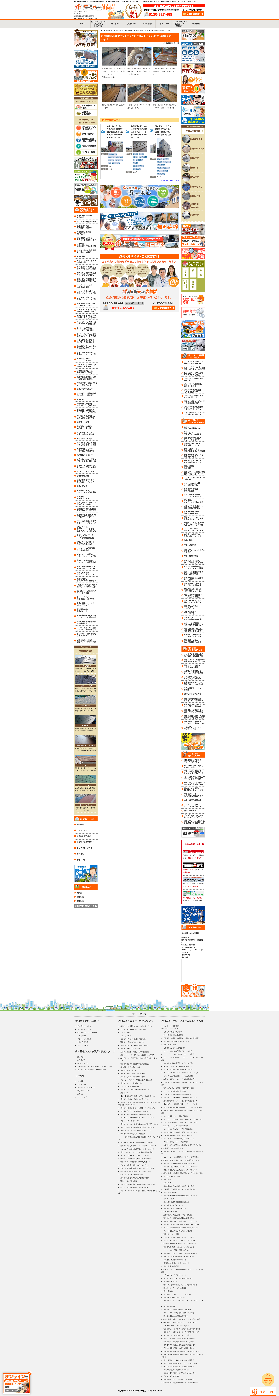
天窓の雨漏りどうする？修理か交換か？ (86, 604)
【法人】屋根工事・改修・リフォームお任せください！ (139, 1096)
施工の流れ (147, 24)
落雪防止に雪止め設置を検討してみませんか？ (136, 1158)
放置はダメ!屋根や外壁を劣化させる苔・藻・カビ (87, 510)
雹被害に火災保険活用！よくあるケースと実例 (193, 635)
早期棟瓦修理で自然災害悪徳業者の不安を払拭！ (86, 347)
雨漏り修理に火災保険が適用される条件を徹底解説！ (181, 1383)
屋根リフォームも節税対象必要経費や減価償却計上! (194, 822)
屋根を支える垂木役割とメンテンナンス (85, 573)
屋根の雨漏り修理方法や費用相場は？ (86, 580)
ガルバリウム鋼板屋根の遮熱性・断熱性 (193, 385)
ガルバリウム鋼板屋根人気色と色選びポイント (193, 391)
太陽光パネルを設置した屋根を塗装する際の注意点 (138, 1184)
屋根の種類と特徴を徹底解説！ (85, 216)
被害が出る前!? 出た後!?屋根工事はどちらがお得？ (194, 683)
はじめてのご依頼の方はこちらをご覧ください (136, 1026)
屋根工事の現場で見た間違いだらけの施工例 (192, 601)
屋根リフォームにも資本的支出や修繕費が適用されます (139, 1124)
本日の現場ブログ (83, 1063)
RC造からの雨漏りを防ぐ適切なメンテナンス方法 (87, 586)
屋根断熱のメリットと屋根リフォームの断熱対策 (86, 616)
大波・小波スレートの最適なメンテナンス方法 (86, 353)
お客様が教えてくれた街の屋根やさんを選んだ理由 (94, 1066)
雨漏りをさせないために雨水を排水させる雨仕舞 (86, 444)
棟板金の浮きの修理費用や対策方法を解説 (86, 251)
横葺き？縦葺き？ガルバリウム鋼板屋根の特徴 (194, 402)
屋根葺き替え (196, 139)
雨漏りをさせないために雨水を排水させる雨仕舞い (181, 1351)
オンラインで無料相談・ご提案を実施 (133, 1029)
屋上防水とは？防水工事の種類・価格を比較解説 (86, 317)
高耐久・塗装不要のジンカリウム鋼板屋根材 (86, 561)
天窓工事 (195, 215)
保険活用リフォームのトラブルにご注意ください (194, 722)
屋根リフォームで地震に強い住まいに (133, 1073)
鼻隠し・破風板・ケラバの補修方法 (86, 261)
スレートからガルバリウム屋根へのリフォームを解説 (194, 368)
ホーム (82, 24)
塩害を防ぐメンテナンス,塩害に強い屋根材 (86, 503)
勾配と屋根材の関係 (85, 438)
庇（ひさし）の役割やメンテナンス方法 (86, 592)
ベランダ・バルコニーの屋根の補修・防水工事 (136, 1080)
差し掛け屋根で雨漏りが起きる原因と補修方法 (179, 1348)
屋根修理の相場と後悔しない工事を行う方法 (192, 439)
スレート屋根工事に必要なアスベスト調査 (177, 1231)
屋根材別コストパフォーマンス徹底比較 (86, 491)
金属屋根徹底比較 (169, 1306)
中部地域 (80, 897)
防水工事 (195, 177)
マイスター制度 (82, 1045)
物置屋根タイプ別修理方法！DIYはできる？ (192, 761)
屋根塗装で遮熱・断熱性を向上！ (174, 1208)
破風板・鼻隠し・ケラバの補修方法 (175, 1142)
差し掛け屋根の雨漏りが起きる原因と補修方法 (86, 417)
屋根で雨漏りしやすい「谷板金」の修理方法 (85, 450)
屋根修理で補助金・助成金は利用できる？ (192, 641)
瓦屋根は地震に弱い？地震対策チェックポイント (194, 590)
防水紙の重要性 (83, 476)
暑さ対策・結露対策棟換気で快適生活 (176, 1202)
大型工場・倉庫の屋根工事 (129, 1086)
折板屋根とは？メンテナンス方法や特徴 (193, 501)
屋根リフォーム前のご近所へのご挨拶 (192, 666)
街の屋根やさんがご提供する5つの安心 (98, 24)
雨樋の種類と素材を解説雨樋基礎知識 (86, 622)
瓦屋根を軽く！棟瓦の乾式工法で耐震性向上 (178, 1218)
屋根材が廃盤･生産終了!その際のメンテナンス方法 (180, 1167)
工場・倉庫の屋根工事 (192, 800)
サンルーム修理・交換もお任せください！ (193, 766)
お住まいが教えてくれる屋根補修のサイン (193, 456)
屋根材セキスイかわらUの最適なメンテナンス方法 (194, 524)
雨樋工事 (195, 168)
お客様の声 (131, 24)
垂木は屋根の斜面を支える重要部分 (132, 1134)
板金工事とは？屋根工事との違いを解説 (86, 245)
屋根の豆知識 (82, 486)
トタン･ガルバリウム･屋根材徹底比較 (85, 536)
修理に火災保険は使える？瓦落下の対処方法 (194, 573)
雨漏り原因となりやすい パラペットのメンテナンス (138, 1146)
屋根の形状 (81, 399)
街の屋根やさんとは (84, 1026)
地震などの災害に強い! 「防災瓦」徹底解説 (193, 596)
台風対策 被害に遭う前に (129, 1070)
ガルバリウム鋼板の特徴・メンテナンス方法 (178, 1237)
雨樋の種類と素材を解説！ (129, 1181)
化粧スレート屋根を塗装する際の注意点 (192, 512)
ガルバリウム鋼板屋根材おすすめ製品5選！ (193, 396)
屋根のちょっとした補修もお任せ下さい (134, 1045)
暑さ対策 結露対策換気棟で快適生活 (85, 427)
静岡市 (79, 893)
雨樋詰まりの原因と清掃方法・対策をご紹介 (135, 1171)
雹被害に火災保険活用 (171, 1376)
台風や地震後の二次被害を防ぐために (193, 579)
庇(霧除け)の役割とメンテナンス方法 (84, 359)
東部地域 (80, 901)
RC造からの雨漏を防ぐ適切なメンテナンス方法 (179, 1244)
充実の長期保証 (82, 1042)
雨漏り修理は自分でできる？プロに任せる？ (86, 239)
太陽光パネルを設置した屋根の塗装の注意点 (193, 507)
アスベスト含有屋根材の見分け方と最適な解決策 (86, 466)
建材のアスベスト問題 (85, 471)
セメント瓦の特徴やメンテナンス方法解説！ (86, 329)
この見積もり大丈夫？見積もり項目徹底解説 (192, 677)
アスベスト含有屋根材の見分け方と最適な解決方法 (181, 1228)
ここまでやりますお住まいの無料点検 (179, 24)
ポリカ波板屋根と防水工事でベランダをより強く (194, 778)
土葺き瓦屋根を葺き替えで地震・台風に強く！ (86, 341)
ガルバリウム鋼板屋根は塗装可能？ (193, 379)
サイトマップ (82, 860)
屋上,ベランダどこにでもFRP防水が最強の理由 (86, 310)
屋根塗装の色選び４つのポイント (191, 607)
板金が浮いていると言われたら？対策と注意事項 (194, 705)
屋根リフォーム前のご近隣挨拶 (131, 1048)
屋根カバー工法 (197, 149)
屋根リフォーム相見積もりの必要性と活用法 (135, 1114)
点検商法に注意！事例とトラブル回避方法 (134, 1052)
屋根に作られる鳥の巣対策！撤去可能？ (193, 795)
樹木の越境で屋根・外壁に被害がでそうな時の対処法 (194, 717)
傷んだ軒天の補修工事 (171, 1266)
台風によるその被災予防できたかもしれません (194, 562)
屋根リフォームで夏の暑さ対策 (131, 1083)
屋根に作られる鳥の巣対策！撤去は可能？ (134, 1178)
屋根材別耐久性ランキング (84, 497)
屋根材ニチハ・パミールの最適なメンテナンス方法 (194, 518)
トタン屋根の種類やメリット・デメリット (192, 495)
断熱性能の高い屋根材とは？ (83, 610)
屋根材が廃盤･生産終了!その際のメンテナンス (86, 516)
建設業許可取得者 (84, 836)
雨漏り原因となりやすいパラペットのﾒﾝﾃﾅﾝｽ (86, 304)
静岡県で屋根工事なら (85, 842)
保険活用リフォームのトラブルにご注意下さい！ (180, 1322)
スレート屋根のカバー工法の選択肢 (194, 478)
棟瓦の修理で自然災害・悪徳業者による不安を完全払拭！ (183, 1173)
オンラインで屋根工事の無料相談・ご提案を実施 (193, 655)
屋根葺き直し (196, 187)
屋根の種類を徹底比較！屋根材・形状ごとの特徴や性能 (182, 1107)
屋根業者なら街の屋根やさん (87, 1087)
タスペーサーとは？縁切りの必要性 (85, 286)
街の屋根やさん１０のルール (87, 1032)
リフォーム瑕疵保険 (84, 1039)
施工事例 (115, 24)
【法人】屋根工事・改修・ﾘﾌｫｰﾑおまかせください (194, 816)
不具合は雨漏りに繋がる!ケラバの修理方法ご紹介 (87, 268)
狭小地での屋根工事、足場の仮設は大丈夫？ (178, 1066)
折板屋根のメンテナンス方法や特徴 (175, 1126)
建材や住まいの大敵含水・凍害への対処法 (85, 433)
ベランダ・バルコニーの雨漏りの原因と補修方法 (86, 323)
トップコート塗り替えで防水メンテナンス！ (86, 635)
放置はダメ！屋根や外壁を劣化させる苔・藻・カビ (181, 1332)
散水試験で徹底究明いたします (131, 1067)
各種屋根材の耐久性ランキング (174, 1297)
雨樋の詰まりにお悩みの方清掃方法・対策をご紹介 (194, 783)
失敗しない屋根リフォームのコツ (192, 433)
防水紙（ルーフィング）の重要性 (174, 1288)
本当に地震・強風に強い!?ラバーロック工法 (178, 1342)
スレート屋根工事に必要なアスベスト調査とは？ (86, 628)
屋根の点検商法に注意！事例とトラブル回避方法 (193, 700)
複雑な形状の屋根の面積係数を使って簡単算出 (86, 394)
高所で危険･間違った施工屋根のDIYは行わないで (87, 567)
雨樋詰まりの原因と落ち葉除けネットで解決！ (194, 789)
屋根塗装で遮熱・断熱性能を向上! (193, 618)
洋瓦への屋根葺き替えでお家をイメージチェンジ (86, 522)
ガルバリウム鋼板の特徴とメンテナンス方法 (86, 555)
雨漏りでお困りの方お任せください (132, 1042)
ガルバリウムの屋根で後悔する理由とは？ (85, 543)
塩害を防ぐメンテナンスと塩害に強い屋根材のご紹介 (181, 1329)
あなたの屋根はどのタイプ (172, 1032)
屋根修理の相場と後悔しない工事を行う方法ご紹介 (138, 1108)
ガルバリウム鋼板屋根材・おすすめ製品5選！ (179, 1076)
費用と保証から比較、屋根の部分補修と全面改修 (194, 450)
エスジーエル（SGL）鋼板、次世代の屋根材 (178, 1313)
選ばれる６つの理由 (84, 1029)
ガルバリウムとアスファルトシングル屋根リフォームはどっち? (87, 529)
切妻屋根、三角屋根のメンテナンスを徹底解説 (86, 411)
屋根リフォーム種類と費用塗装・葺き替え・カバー (194, 473)
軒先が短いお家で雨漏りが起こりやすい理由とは (86, 460)
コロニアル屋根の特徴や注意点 (191, 490)
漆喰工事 (195, 158)
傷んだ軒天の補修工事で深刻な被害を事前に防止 (86, 280)
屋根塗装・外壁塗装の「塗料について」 (177, 1041)
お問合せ (80, 854)
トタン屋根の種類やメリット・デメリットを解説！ (181, 1122)
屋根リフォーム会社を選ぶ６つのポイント (194, 551)
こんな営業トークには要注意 (192, 689)
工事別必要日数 (190, 545)
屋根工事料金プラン (127, 1036)
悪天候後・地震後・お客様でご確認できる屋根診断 (181, 1038)
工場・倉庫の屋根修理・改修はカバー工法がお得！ (194, 772)
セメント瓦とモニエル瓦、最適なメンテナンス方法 (181, 1132)
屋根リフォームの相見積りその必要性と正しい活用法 (194, 660)
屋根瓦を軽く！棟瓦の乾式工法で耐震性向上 (192, 584)
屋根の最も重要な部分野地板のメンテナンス (85, 481)
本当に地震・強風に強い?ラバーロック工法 (87, 384)
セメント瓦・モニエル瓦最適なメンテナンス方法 (86, 335)
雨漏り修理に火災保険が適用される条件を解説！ (193, 630)
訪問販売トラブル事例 (192, 694)
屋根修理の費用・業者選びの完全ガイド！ (86, 227)
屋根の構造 (81, 256)
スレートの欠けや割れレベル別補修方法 (192, 484)
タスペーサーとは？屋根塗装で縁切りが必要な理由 (181, 1157)
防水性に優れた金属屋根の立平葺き (175, 1316)
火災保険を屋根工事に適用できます (132, 1077)
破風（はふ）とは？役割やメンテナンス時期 (86, 641)
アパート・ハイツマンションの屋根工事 (192, 805)
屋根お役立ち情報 (191, 556)
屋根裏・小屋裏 (83, 422)
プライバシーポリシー (85, 848)
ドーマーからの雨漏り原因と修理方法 (85, 598)
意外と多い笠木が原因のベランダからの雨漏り (86, 274)
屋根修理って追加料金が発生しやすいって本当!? (193, 711)
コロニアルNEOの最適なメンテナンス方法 (193, 529)
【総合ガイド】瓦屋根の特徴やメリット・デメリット (181, 1104)
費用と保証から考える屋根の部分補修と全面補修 (137, 1127)
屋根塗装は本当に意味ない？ (84, 233)
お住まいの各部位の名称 (86, 222)
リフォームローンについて (129, 1121)
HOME (103, 30)
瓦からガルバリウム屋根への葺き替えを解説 (193, 374)
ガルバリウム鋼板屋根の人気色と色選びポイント (180, 1097)
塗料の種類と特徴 (193, 844)
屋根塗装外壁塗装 (195, 206)
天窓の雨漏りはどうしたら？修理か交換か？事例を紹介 (182, 1145)
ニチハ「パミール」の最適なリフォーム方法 (178, 1054)
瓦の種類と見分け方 (85, 455)
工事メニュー (163, 24)
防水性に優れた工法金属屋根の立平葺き (85, 372)
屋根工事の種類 (193, 131)
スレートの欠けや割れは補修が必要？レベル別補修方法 (182, 1119)
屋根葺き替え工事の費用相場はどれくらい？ (193, 444)
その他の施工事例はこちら (170, 180)
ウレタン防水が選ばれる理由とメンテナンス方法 (86, 292)
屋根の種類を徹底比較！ (189, 467)
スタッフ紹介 (82, 830)
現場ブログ (111, 30)
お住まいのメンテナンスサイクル (174, 1275)
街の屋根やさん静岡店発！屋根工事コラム (91, 1070)
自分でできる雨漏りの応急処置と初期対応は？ (193, 624)
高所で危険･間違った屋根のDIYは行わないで (178, 1247)
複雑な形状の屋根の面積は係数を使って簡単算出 (180, 1196)
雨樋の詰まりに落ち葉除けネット (131, 1175)
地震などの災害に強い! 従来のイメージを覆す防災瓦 (181, 1224)
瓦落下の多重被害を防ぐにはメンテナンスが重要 (193, 567)
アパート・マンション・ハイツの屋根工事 (134, 1089)
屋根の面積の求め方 (85, 389)
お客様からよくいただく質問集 (174, 1048)
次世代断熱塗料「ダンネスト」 (190, 613)
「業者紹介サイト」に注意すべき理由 (192, 728)
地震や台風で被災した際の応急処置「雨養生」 (86, 378)
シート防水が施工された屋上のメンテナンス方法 (86, 298)
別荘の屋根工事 (190, 811)
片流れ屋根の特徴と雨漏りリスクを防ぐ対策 (86, 405)
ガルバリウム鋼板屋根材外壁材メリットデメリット (194, 408)
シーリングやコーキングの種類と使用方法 (86, 365)
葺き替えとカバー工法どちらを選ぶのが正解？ (193, 461)
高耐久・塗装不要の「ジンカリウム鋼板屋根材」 (180, 1240)
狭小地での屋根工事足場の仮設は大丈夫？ (192, 535)
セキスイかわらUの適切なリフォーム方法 (177, 1051)
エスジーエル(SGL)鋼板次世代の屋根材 (86, 549)
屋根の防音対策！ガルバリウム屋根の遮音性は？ (194, 413)
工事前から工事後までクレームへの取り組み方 (193, 672)
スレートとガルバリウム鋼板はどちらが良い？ (193, 362)
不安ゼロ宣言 (82, 1036)
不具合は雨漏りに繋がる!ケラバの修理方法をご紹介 (181, 1160)
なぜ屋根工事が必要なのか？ (193, 427)
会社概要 (196, 24)
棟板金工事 (196, 196)
